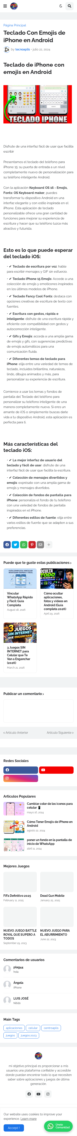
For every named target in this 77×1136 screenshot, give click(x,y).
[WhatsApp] (23, 544)
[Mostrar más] (48, 544)
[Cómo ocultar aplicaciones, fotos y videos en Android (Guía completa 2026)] (56, 579)
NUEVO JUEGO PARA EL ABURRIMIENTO (55, 932)
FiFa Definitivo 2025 (17, 895)
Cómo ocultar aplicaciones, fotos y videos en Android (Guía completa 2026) (55, 601)
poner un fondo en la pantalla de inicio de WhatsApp (49, 841)
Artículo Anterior (17, 732)
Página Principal (14, 25)
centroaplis (51, 1028)
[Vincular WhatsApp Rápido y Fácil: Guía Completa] (20, 579)
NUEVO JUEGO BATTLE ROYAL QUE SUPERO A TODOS (20, 934)
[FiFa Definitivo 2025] (20, 882)
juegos (10, 1035)
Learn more (29, 1118)
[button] (5, 6)
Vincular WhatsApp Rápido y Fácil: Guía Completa (20, 599)
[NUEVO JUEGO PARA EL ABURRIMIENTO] (57, 917)
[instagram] (20, 778)
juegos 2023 (29, 1035)
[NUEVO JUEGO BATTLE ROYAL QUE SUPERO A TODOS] (20, 917)
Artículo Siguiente (59, 732)
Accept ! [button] (14, 1128)
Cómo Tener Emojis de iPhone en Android (50, 823)
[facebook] (20, 770)
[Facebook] (7, 544)
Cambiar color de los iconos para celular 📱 (50, 805)
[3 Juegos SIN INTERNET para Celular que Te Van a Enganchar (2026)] (20, 633)
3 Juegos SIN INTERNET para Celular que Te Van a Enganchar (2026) (18, 655)
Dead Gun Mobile (52, 895)
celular (33, 1028)
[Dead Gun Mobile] (57, 882)
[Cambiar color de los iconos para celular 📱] (13, 809)
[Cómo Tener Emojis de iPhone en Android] (13, 827)
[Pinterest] (32, 544)
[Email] (40, 544)
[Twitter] (15, 544)
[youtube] (56, 770)
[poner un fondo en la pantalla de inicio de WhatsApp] (13, 845)
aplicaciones (14, 1028)
